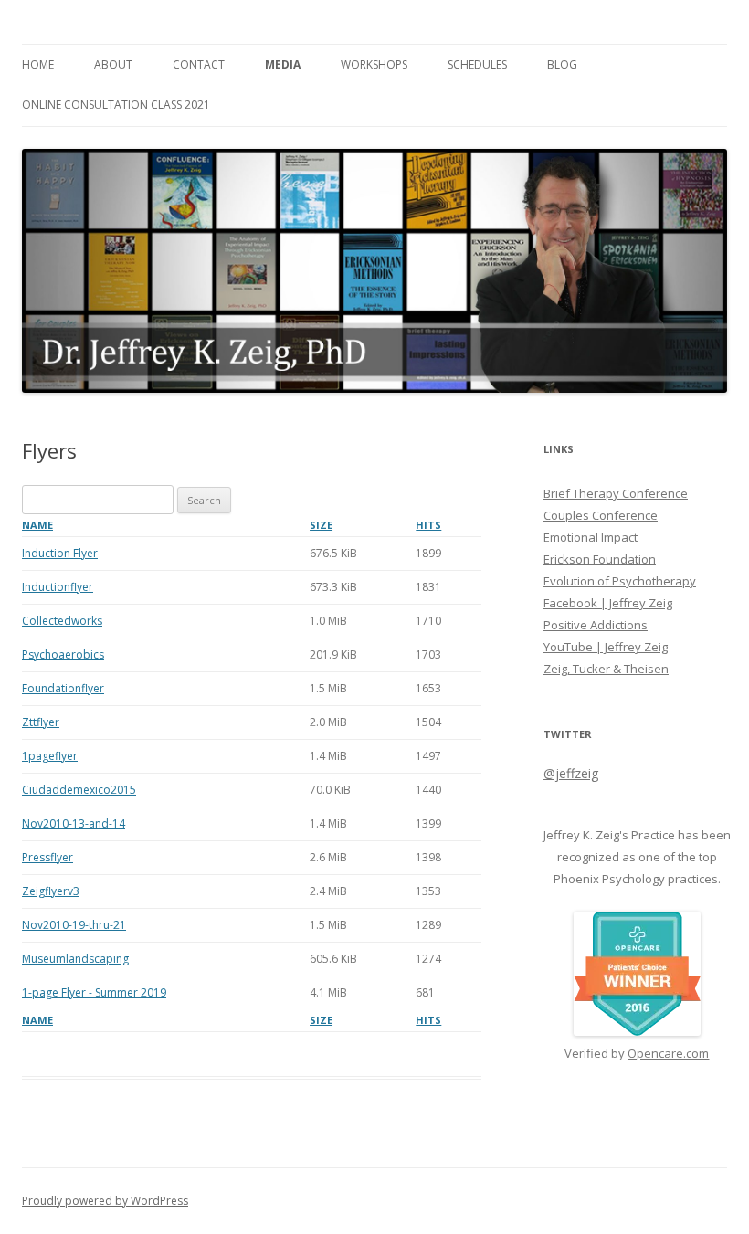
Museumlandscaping (75, 958)
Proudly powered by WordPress (105, 1200)
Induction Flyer (60, 553)
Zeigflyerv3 (50, 891)
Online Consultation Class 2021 (116, 104)
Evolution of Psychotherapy (619, 581)
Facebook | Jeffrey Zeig (607, 603)
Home (38, 64)
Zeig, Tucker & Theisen (606, 668)
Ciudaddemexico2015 (79, 789)
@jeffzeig (570, 773)
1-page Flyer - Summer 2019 (94, 992)
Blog (562, 64)
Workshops (374, 64)
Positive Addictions (595, 625)
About (113, 64)
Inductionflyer (57, 587)
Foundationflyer (63, 688)
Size (321, 525)
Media (283, 64)
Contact (199, 64)
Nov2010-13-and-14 (73, 823)
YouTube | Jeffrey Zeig (605, 646)
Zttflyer (40, 722)
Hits (428, 525)
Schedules (477, 64)
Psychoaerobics (63, 654)
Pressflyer (47, 857)
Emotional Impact (590, 537)
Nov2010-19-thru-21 (74, 925)
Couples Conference (600, 515)
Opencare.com (668, 1053)
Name (37, 525)
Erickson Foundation (599, 559)
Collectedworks (62, 620)
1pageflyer (50, 756)
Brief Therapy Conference (615, 493)
